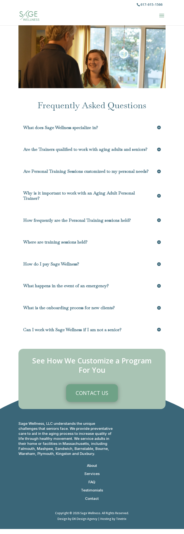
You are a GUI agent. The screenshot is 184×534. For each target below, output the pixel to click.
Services (92, 473)
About (92, 465)
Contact (92, 498)
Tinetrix (121, 519)
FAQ (91, 482)
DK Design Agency (84, 519)
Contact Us (92, 392)
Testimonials (92, 490)
